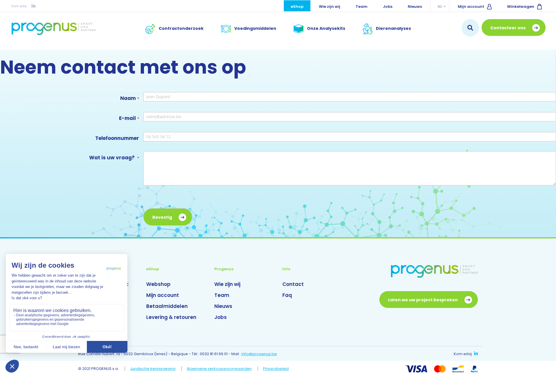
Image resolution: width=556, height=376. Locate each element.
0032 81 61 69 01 (214, 354)
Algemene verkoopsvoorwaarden (219, 368)
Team (361, 6)
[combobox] (470, 27)
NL (440, 6)
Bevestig (162, 217)
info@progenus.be (259, 354)
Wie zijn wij (329, 6)
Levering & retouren (171, 317)
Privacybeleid (276, 368)
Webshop (158, 284)
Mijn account (471, 6)
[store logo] (54, 29)
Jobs (387, 6)
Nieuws (415, 6)
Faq (287, 295)
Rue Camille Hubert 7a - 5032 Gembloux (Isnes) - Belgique (133, 354)
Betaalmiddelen (167, 306)
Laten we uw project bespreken (423, 300)
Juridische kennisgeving (152, 368)
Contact (293, 284)
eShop (297, 6)
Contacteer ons (508, 28)
